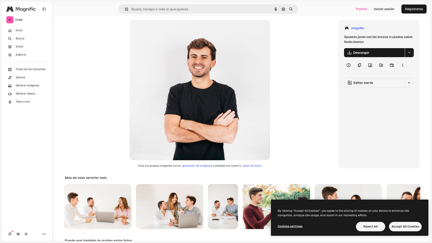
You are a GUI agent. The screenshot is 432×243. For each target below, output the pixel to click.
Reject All (370, 226)
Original (158, 28)
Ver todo (100, 178)
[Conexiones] (10, 234)
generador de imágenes (197, 166)
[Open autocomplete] (125, 9)
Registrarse (414, 9)
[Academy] (18, 234)
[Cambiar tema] (26, 234)
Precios (361, 9)
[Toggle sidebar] (44, 9)
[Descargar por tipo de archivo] (409, 52)
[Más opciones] (402, 65)
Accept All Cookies (405, 226)
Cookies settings (290, 226)
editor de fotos (252, 166)
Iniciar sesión (384, 9)
